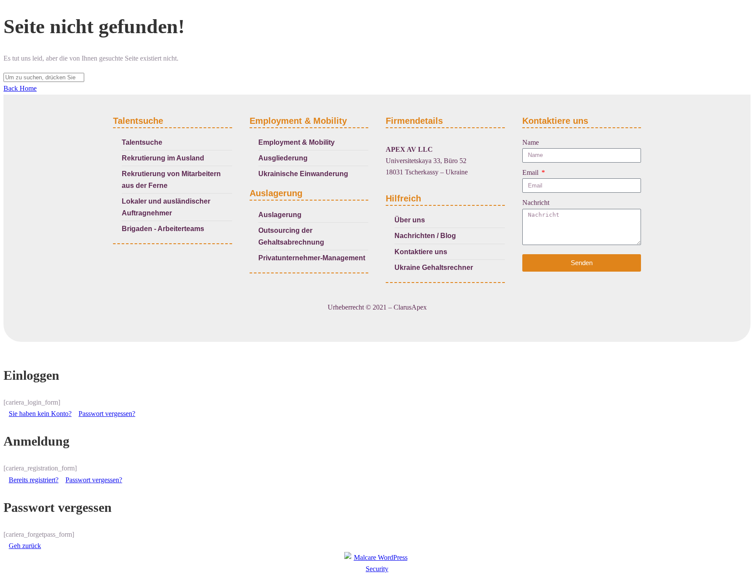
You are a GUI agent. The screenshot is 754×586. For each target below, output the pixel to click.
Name (530, 142)
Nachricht (535, 202)
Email (531, 172)
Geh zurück (25, 545)
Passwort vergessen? (107, 413)
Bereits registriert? (33, 480)
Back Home (20, 88)
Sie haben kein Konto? (40, 413)
